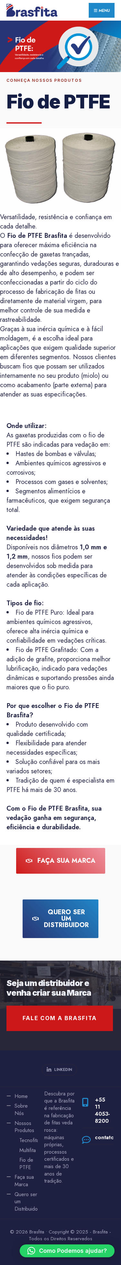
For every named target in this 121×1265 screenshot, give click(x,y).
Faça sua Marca (24, 1180)
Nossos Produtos (24, 1127)
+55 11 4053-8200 (102, 1110)
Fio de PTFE (26, 1163)
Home (21, 1096)
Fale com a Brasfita (60, 1018)
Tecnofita (29, 1140)
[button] (67, 1250)
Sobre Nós (21, 1109)
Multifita (27, 1150)
